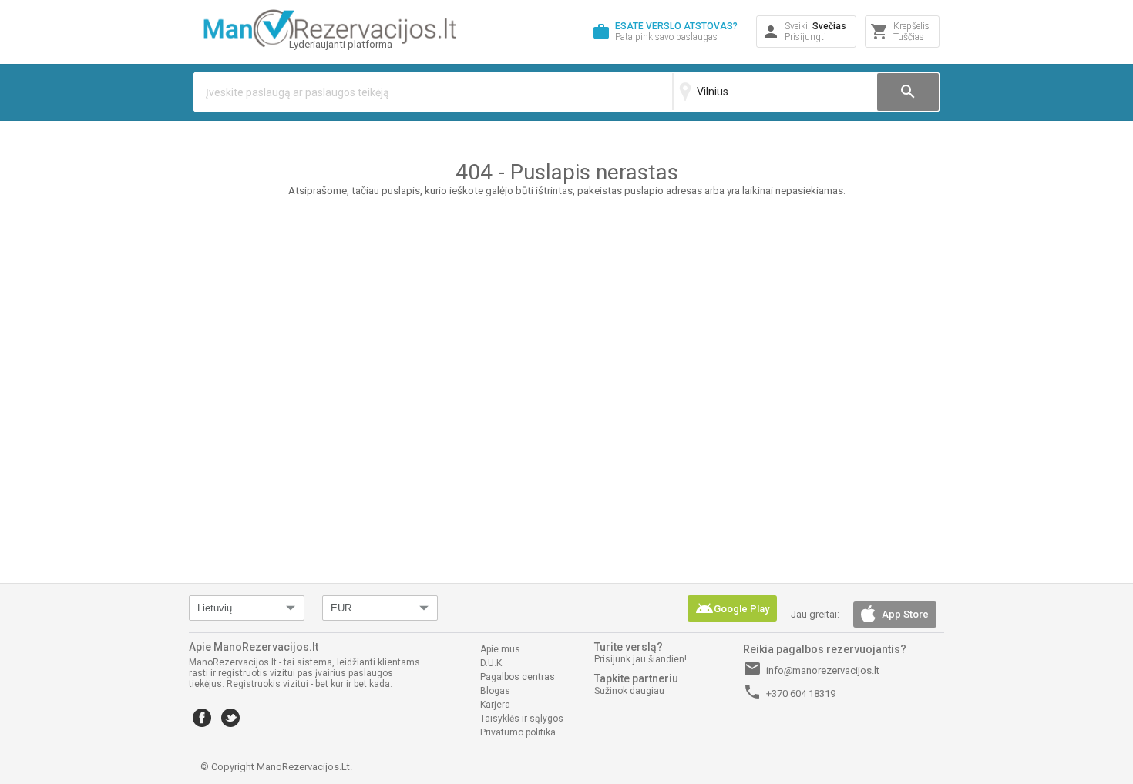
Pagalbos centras (517, 677)
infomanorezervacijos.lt (811, 668)
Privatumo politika (518, 732)
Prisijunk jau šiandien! (640, 659)
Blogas (495, 690)
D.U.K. (492, 663)
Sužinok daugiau (629, 690)
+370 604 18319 (789, 691)
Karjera (495, 704)
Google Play (732, 608)
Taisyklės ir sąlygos (521, 718)
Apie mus (500, 649)
